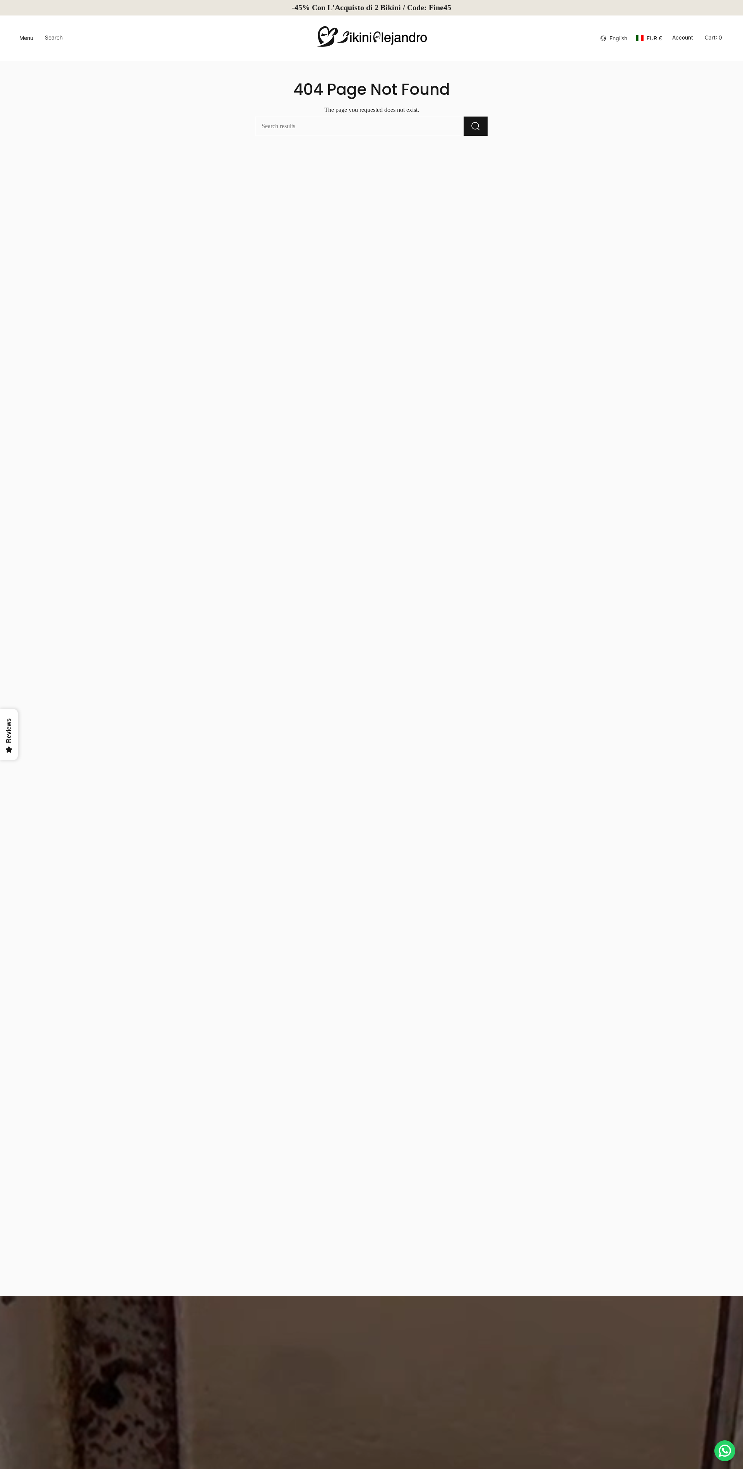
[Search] (476, 126)
